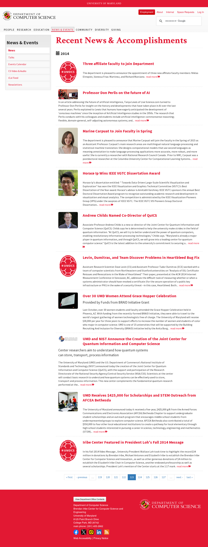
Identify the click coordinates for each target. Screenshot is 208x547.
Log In (200, 12)
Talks (11, 57)
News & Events (62, 29)
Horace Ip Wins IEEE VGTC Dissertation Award (121, 173)
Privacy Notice (100, 538)
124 (140, 477)
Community (84, 29)
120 (108, 477)
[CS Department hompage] (170, 503)
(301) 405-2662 (95, 526)
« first (69, 477)
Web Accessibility (82, 538)
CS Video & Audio (17, 71)
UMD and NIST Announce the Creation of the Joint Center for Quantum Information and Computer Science (135, 341)
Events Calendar (17, 64)
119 (100, 477)
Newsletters (15, 84)
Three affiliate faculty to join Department (118, 63)
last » (190, 477)
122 (124, 477)
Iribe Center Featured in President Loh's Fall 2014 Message (133, 442)
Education (41, 29)
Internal (170, 12)
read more (152, 76)
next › (179, 477)
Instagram (91, 532)
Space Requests (185, 12)
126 (156, 477)
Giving (116, 29)
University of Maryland (104, 3)
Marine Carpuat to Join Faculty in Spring (117, 131)
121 (116, 477)
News (11, 50)
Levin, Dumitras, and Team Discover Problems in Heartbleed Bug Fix (141, 257)
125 (148, 477)
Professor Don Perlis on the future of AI (116, 92)
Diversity (102, 29)
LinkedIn (99, 532)
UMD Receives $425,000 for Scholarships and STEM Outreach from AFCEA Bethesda (139, 398)
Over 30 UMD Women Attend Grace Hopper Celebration (129, 295)
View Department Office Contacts (89, 499)
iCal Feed (13, 77)
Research (24, 29)
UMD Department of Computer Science (29, 15)
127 (164, 477)
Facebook (76, 532)
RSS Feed (106, 532)
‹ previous (82, 477)
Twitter (83, 532)
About (160, 12)
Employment (146, 12)
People (9, 29)
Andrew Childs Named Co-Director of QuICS (120, 215)
